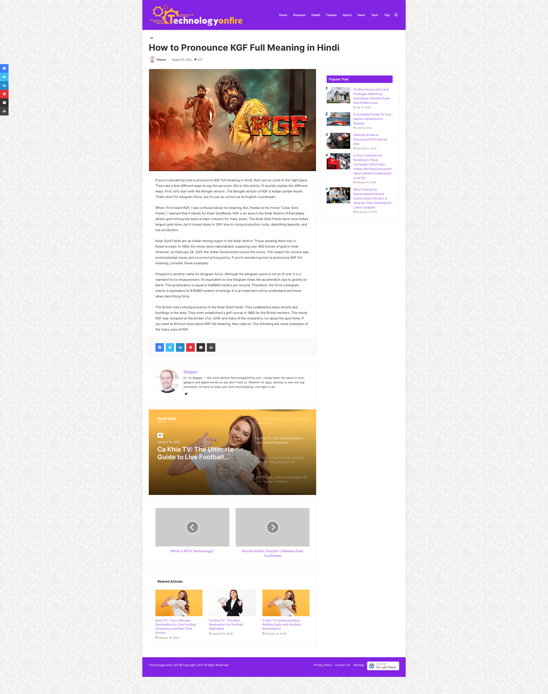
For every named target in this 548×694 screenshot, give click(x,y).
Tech (374, 15)
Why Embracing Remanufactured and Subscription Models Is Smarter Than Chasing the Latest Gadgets (372, 198)
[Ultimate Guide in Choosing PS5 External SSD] (338, 141)
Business (299, 15)
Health (315, 15)
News (361, 15)
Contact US (342, 665)
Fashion (331, 15)
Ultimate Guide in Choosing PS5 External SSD (370, 139)
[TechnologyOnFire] (196, 15)
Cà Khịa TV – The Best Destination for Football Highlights (226, 624)
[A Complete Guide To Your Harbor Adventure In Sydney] (338, 119)
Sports (347, 15)
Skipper (161, 59)
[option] (232, 452)
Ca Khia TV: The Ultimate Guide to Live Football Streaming (195, 453)
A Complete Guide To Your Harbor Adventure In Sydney (372, 118)
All (151, 38)
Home (283, 15)
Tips (387, 15)
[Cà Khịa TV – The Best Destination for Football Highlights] (232, 603)
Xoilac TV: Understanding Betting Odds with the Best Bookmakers (281, 624)
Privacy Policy (323, 665)
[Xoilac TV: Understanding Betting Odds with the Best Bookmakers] (286, 603)
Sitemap (358, 665)
